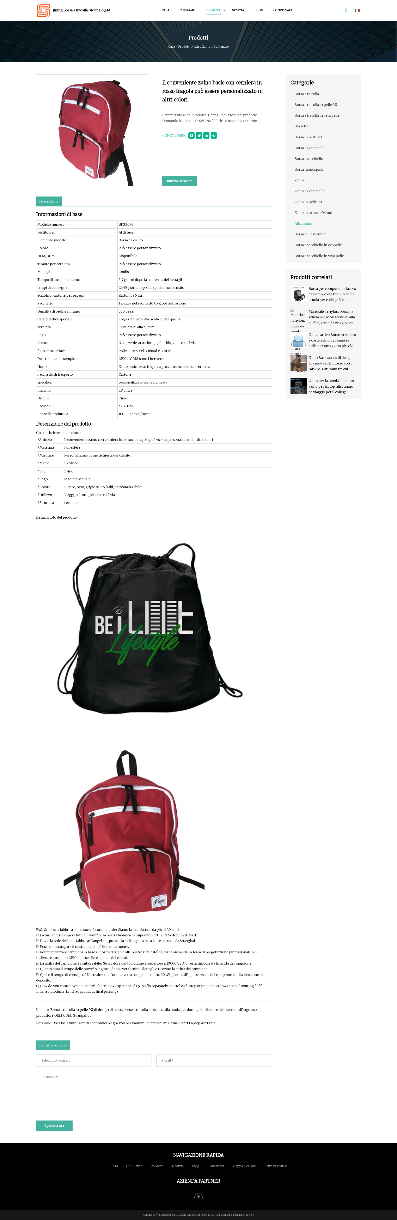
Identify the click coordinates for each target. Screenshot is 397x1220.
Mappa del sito (244, 1166)
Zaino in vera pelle (309, 191)
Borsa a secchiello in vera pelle (319, 256)
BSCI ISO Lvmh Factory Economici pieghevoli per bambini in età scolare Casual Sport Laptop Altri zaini (135, 1023)
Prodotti (213, 10)
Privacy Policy (275, 1166)
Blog (259, 10)
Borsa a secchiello (309, 159)
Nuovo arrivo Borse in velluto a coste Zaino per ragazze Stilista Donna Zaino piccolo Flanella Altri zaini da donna (332, 341)
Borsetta (301, 126)
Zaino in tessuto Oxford (313, 213)
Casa (165, 10)
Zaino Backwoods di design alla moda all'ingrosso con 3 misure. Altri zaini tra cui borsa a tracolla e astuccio (331, 364)
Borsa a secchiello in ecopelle (318, 245)
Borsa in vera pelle (309, 148)
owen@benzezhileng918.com (237, 1214)
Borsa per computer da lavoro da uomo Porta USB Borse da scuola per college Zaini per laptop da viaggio (332, 294)
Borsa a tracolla (307, 94)
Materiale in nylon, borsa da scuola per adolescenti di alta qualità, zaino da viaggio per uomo (332, 317)
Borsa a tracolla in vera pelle (317, 115)
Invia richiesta (181, 181)
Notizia (238, 10)
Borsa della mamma (310, 234)
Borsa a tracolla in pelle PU (316, 105)
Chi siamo (187, 10)
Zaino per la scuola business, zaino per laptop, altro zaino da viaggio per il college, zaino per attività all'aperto (331, 387)
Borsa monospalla (309, 169)
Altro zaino (202, 46)
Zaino (299, 180)
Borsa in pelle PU (308, 137)
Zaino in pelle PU (308, 202)
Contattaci (282, 10)
